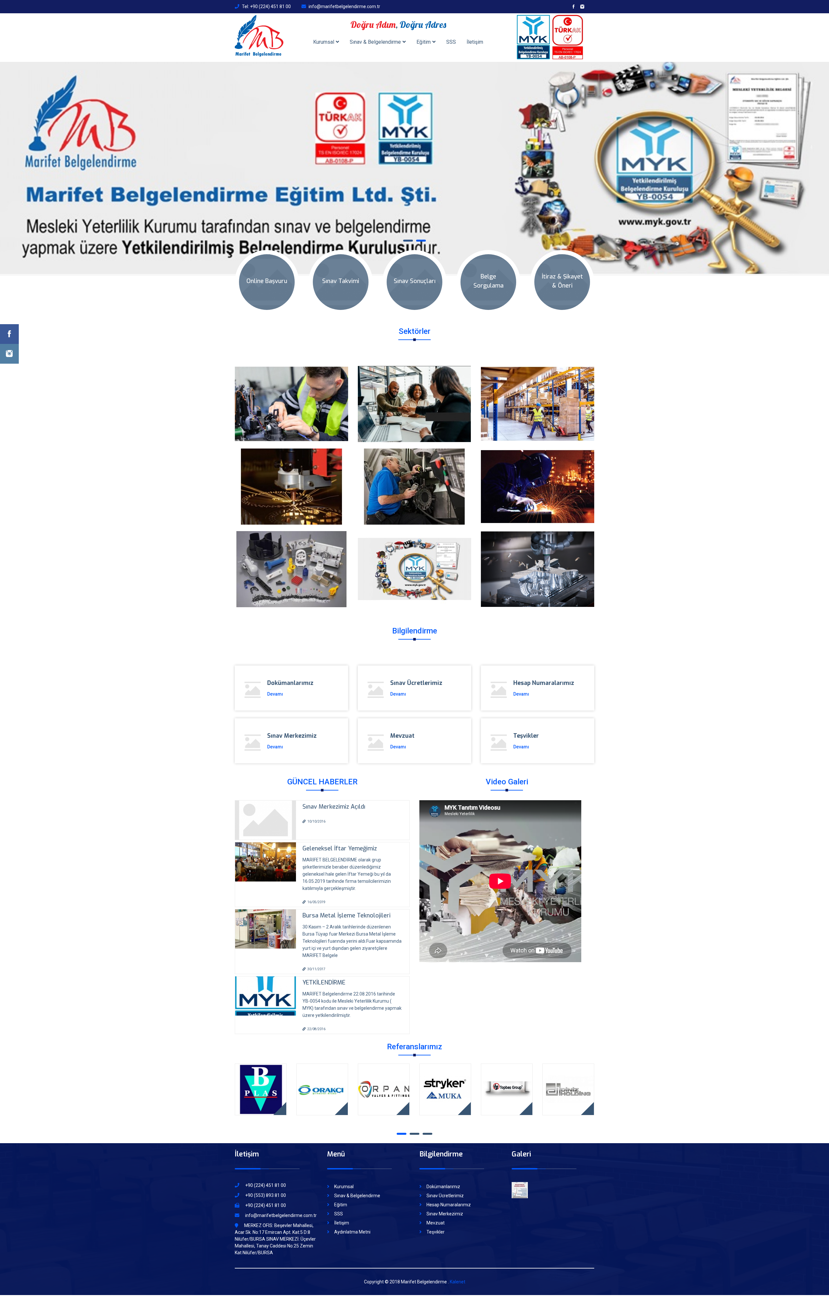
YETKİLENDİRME (323, 976)
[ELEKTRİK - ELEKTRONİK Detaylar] (291, 397)
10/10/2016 (316, 814)
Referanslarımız (414, 1040)
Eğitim (423, 42)
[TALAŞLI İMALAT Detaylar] (537, 562)
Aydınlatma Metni (352, 1225)
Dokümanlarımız (443, 1179)
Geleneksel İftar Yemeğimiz (339, 842)
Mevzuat (435, 1216)
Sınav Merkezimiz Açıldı (333, 800)
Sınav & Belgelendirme (375, 42)
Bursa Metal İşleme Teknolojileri (346, 909)
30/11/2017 (316, 962)
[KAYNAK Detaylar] (537, 480)
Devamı (275, 687)
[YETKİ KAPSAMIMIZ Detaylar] (414, 562)
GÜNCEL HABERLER (322, 775)
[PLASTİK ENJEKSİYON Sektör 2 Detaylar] (291, 562)
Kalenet (457, 1275)
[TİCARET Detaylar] (414, 397)
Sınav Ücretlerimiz (445, 1188)
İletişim (475, 42)
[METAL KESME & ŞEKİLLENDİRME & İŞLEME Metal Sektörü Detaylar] (291, 480)
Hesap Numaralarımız (448, 1197)
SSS (451, 42)
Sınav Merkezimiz (444, 1207)
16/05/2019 (316, 895)
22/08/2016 (316, 1022)
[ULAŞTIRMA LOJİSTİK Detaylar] (537, 397)
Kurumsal (323, 42)
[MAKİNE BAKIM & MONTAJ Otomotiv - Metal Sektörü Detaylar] (414, 480)
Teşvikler (435, 1225)
